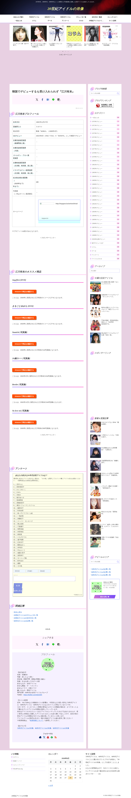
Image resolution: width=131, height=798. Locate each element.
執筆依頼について (36, 720)
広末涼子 (20, 542)
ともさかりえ (22, 537)
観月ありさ (20, 497)
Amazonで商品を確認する (24, 291)
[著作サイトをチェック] (40, 737)
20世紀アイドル (78, 594)
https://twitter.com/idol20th (33, 695)
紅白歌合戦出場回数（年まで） (20, 182)
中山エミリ (21, 550)
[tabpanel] (21, 37)
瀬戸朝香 (20, 540)
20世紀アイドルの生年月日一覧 (25, 618)
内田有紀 (20, 532)
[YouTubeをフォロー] (48, 737)
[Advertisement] (65, 68)
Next (120, 37)
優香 (18, 563)
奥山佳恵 (20, 524)
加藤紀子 (20, 518)
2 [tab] (65, 51)
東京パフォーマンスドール (26, 505)
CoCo (18, 492)
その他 (19, 566)
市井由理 (20, 511)
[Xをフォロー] (44, 737)
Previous (11, 37)
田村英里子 (20, 487)
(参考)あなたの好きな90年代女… (28, 480)
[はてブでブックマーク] (47, 99)
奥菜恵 (19, 534)
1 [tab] (63, 51)
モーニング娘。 (22, 558)
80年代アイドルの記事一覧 (101, 572)
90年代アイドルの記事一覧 (23, 621)
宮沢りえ (20, 484)
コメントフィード (19, 765)
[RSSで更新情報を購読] (55, 737)
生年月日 (16, 122)
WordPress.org (18, 769)
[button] (58, 99)
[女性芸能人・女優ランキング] (105, 105)
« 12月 (50, 785)
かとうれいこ (21, 489)
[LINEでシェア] (53, 99)
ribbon (19, 495)
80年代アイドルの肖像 (43, 728)
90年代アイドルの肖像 (61, 728)
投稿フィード (17, 761)
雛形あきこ (21, 545)
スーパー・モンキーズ (25, 521)
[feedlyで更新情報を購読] (51, 737)
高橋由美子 (20, 503)
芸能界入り (17, 127)
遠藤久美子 (21, 553)
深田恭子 (20, 555)
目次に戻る (18, 612)
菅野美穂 (20, 529)
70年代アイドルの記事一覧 (101, 569)
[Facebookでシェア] (42, 99)
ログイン (16, 757)
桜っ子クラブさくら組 (25, 513)
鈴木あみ (20, 561)
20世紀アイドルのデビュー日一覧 (26, 615)
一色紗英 (20, 516)
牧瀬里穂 (20, 500)
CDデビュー (17, 136)
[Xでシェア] (36, 99)
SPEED (19, 547)
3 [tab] (68, 51)
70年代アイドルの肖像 (25, 728)
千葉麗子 (20, 526)
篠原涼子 (20, 508)
